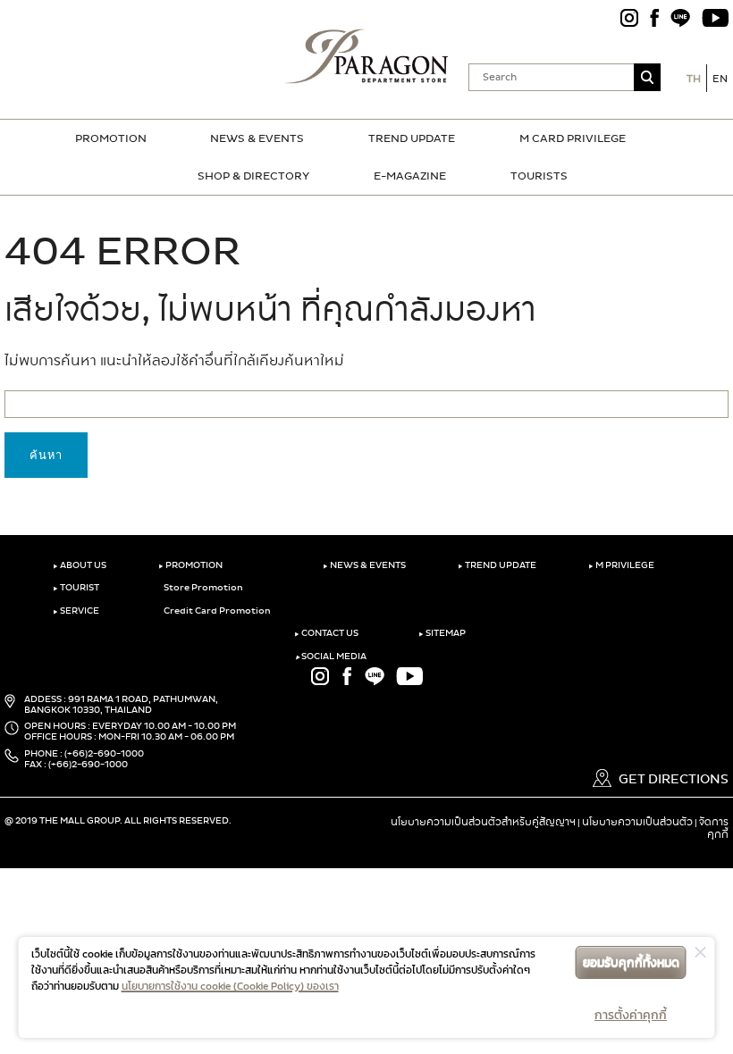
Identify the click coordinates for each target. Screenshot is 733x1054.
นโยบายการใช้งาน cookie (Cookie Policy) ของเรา (230, 986)
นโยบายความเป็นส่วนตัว (637, 822)
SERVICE (76, 611)
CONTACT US (326, 633)
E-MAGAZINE (410, 176)
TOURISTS (539, 176)
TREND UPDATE (411, 138)
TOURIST (76, 587)
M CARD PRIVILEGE (572, 138)
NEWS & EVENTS (257, 138)
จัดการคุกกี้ (714, 828)
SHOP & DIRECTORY (253, 176)
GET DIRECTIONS (672, 779)
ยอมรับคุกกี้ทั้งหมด (631, 962)
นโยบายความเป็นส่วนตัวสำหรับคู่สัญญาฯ (483, 822)
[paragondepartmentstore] (367, 53)
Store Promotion (202, 587)
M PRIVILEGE (621, 565)
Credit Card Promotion (216, 611)
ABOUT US (79, 565)
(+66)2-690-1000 (104, 754)
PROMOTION (111, 138)
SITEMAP (442, 633)
